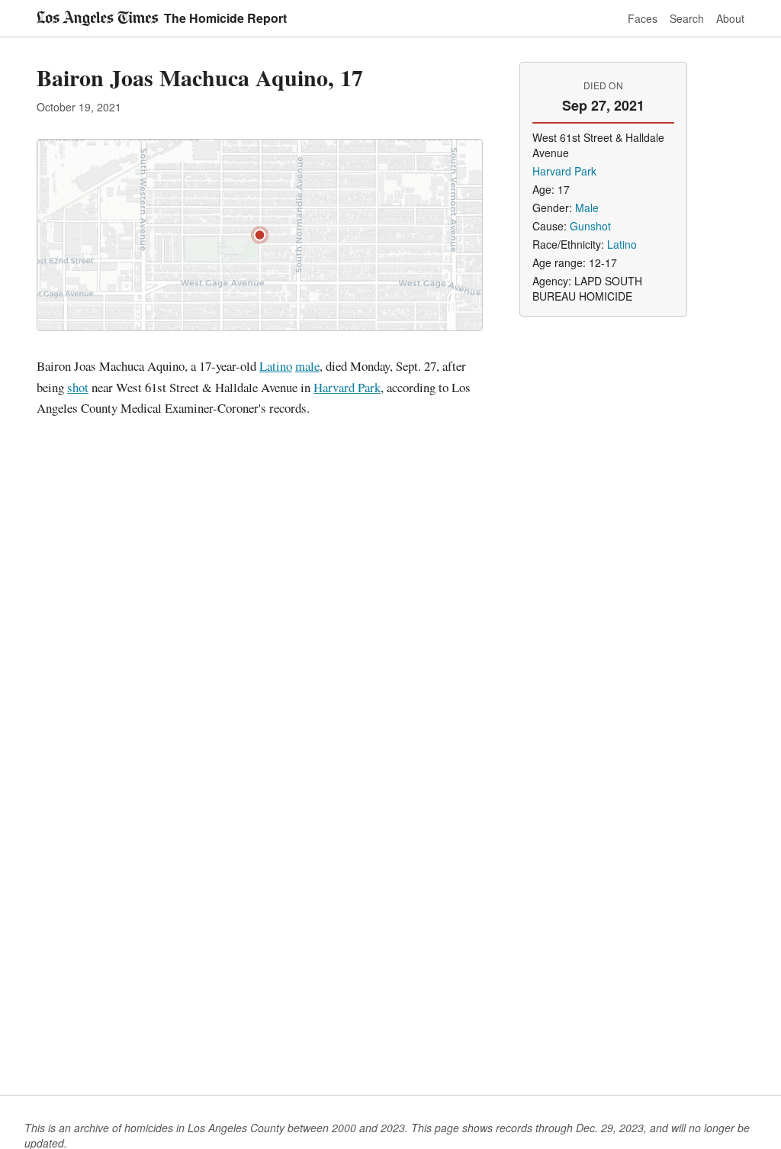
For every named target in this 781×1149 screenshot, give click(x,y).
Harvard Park (347, 387)
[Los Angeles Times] (97, 18)
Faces (642, 18)
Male (587, 207)
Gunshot (590, 225)
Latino (275, 366)
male (307, 366)
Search (687, 18)
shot (77, 387)
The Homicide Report (225, 18)
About (730, 18)
